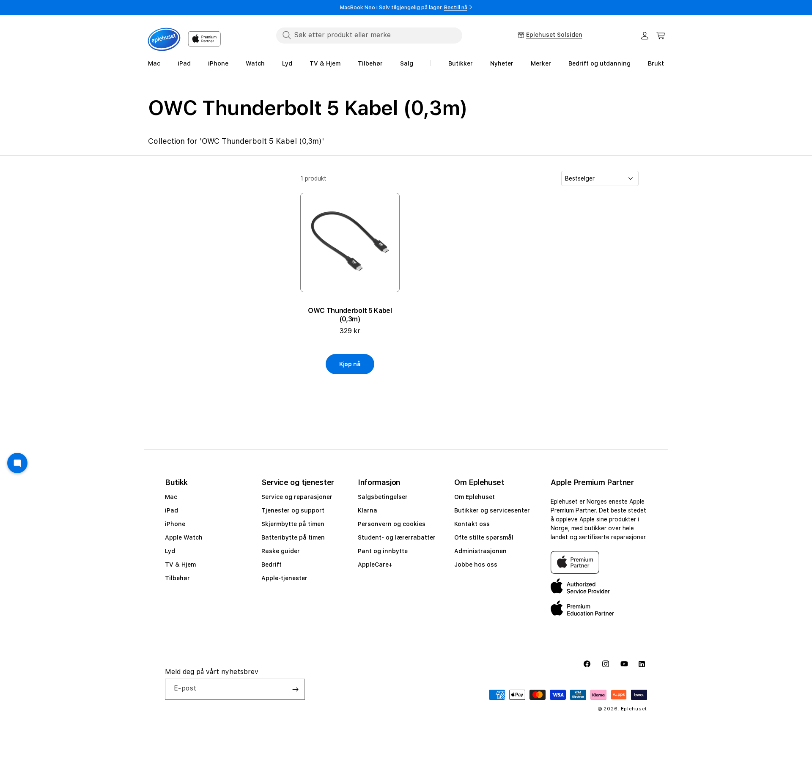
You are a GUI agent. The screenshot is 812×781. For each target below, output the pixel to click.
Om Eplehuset (474, 496)
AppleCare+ (375, 564)
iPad (171, 510)
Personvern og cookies (391, 524)
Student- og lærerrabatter (397, 537)
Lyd (170, 551)
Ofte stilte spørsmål (483, 537)
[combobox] (369, 35)
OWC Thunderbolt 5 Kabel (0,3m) (350, 315)
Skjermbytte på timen (292, 524)
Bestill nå (455, 8)
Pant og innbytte (383, 551)
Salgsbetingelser (383, 496)
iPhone (175, 524)
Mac (171, 496)
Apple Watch (184, 537)
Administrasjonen (480, 551)
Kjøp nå (350, 364)
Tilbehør (177, 578)
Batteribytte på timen (293, 537)
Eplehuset (634, 709)
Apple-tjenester (284, 578)
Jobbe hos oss (475, 564)
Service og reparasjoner (296, 496)
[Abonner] (295, 689)
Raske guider (280, 551)
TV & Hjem (180, 564)
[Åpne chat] (17, 463)
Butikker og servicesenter (492, 510)
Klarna (367, 510)
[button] (660, 35)
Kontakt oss (472, 524)
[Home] (164, 39)
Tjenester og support (292, 510)
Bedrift (271, 564)
